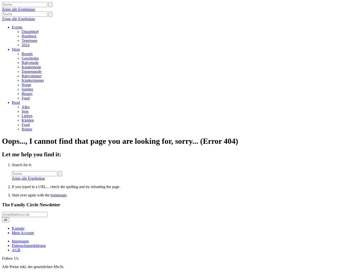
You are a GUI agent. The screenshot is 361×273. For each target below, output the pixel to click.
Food (26, 98)
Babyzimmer (32, 76)
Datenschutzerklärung (29, 245)
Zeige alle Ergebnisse (18, 9)
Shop (16, 49)
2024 (25, 45)
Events (17, 27)
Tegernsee (29, 40)
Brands (27, 54)
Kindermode (31, 67)
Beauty (27, 94)
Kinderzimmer (33, 80)
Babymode (30, 63)
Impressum (20, 241)
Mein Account (23, 233)
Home (26, 85)
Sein (25, 111)
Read (16, 102)
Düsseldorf (30, 32)
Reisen (27, 129)
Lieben (27, 116)
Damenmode (32, 71)
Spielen (27, 89)
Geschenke (30, 58)
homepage (59, 195)
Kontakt (18, 228)
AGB (16, 250)
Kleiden (28, 120)
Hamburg (29, 36)
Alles (26, 107)
